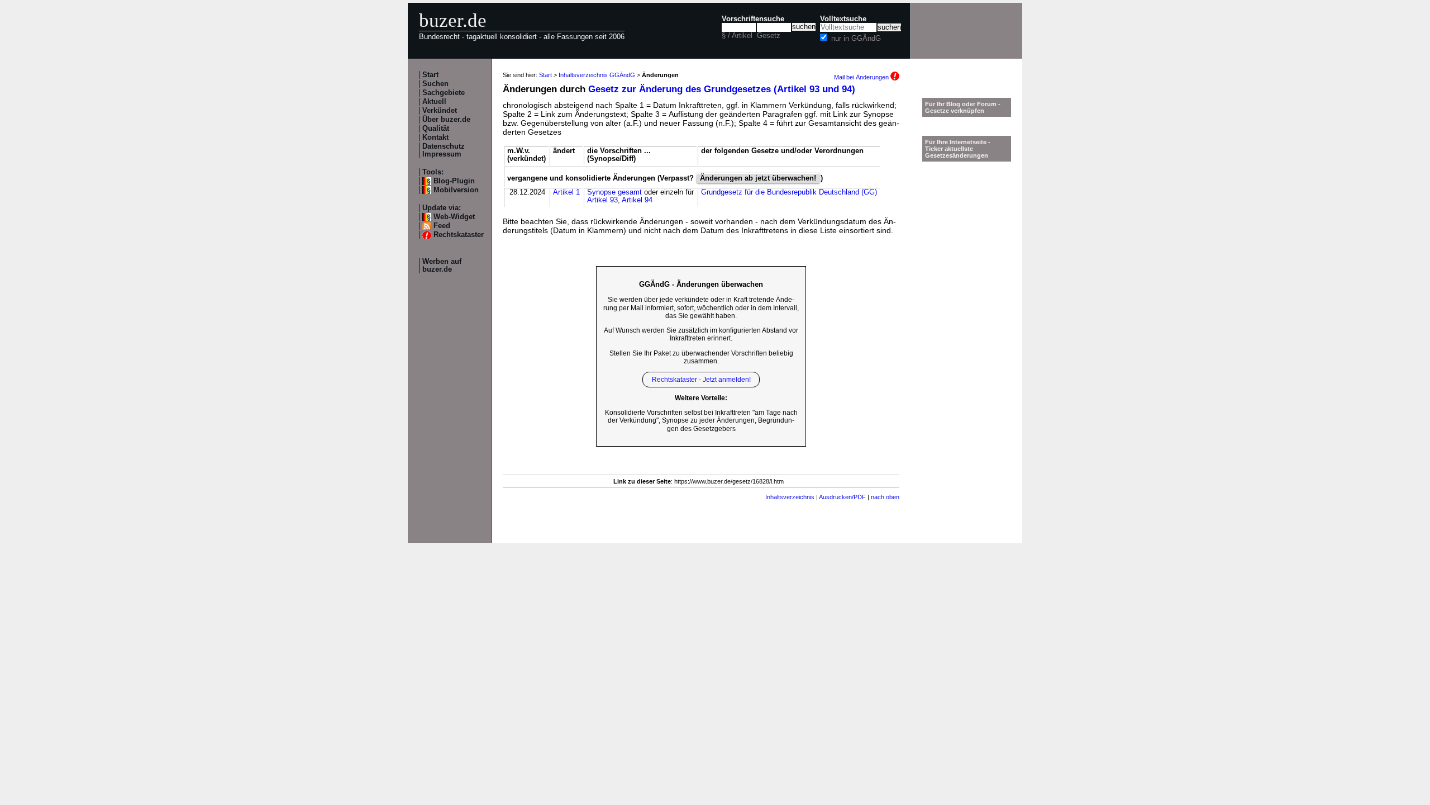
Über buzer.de (446, 120)
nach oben (885, 497)
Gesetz (768, 36)
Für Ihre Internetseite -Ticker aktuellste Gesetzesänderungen (957, 149)
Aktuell (434, 102)
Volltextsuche (843, 19)
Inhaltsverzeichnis (789, 497)
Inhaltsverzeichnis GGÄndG (597, 75)
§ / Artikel (737, 36)
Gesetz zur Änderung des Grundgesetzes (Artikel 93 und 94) (721, 89)
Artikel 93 (602, 200)
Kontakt (435, 137)
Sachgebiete (443, 93)
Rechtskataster (458, 235)
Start (430, 75)
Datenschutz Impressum (443, 150)
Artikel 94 (637, 200)
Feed (441, 226)
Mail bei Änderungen (862, 77)
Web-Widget (454, 217)
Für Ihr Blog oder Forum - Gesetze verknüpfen (962, 107)
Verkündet (439, 111)
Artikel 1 (566, 192)
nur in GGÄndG (856, 38)
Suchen (435, 84)
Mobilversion (456, 190)
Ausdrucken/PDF (842, 497)
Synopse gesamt (614, 192)
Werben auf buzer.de (441, 265)
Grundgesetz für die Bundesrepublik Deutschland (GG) (789, 192)
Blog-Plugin (454, 181)
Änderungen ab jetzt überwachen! (758, 178)
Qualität (435, 128)
